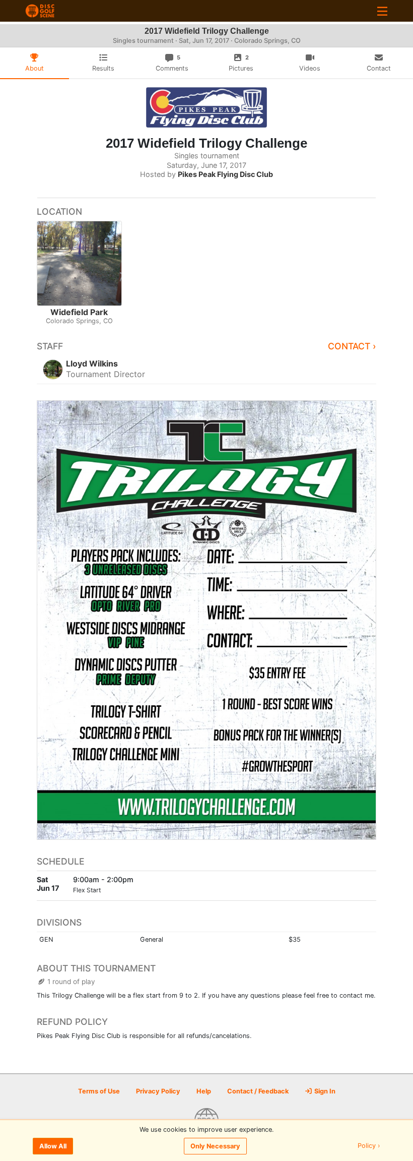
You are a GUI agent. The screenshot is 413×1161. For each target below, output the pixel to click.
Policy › (369, 1146)
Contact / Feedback (258, 1091)
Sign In (324, 1091)
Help (203, 1091)
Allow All (52, 1146)
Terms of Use (99, 1091)
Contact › (352, 346)
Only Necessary (215, 1146)
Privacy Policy (158, 1091)
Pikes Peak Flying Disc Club (225, 174)
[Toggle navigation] (382, 11)
